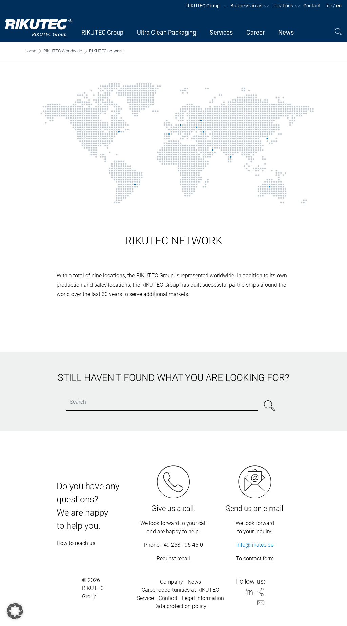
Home (30, 50)
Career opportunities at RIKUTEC (180, 590)
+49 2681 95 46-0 (182, 545)
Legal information (203, 598)
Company (171, 582)
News (194, 582)
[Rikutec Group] (39, 28)
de (329, 6)
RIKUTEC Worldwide (62, 50)
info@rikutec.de (254, 545)
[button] (15, 611)
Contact (168, 598)
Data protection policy (180, 606)
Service (145, 598)
